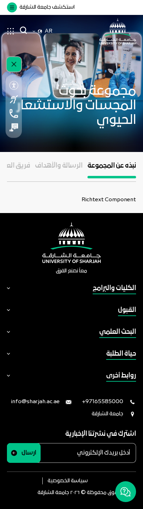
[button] (111, 170)
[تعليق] (14, 127)
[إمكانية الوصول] (14, 85)
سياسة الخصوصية (68, 480)
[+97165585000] (14, 113)
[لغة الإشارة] (14, 99)
